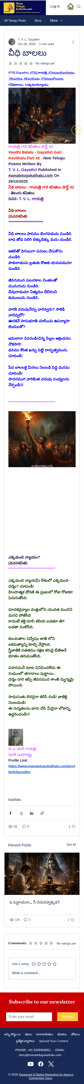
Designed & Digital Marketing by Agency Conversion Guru (46, 1076)
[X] (51, 1064)
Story (38, 20)
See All (71, 844)
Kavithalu (14, 799)
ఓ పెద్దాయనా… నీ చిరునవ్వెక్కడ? (35, 903)
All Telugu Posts (15, 20)
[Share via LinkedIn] (32, 813)
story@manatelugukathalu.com (40, 1055)
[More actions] (73, 41)
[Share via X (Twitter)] (21, 813)
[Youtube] (30, 1064)
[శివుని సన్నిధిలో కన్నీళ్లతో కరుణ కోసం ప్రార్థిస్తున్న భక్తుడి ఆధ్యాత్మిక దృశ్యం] (42, 874)
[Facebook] (40, 1064)
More (54, 20)
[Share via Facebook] (10, 813)
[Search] (78, 6)
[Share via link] (42, 813)
